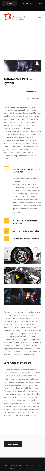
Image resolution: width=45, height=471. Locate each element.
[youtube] (28, 7)
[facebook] (20, 7)
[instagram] (33, 7)
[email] (16, 7)
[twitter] (24, 7)
